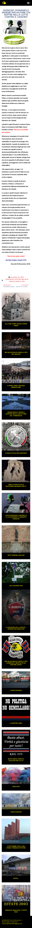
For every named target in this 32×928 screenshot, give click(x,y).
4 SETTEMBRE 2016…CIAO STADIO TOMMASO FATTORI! (16, 847)
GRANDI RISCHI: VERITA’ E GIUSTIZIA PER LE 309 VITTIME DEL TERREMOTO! (16, 413)
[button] (28, 3)
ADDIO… (16, 878)
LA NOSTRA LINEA (16, 723)
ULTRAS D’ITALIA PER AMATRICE (16, 453)
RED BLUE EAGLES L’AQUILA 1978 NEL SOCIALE (16, 353)
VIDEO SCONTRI (16, 812)
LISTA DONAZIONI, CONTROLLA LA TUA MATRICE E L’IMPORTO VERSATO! (16, 517)
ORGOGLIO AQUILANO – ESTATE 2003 (16, 911)
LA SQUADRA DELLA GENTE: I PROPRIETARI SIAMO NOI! (16, 628)
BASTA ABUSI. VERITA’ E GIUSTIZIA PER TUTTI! (16, 759)
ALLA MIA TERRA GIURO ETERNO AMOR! (16, 324)
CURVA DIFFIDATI (16, 690)
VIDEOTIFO (16, 786)
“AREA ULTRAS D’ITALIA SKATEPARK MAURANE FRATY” (16, 485)
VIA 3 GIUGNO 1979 (16, 585)
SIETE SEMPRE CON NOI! (16, 555)
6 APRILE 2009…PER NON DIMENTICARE (16, 386)
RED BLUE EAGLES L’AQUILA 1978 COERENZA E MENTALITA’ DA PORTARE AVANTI (16, 663)
